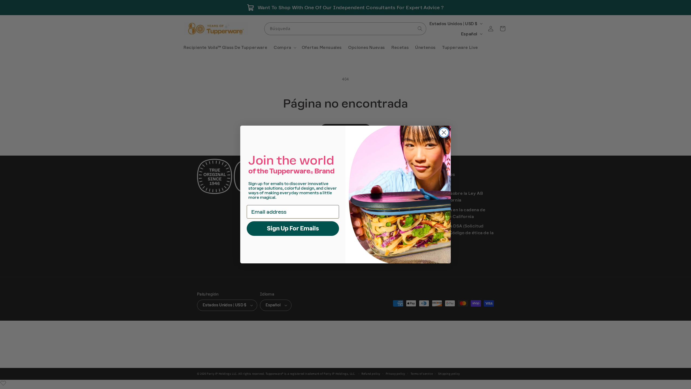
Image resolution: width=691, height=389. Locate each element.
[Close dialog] (444, 132)
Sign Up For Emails (293, 228)
